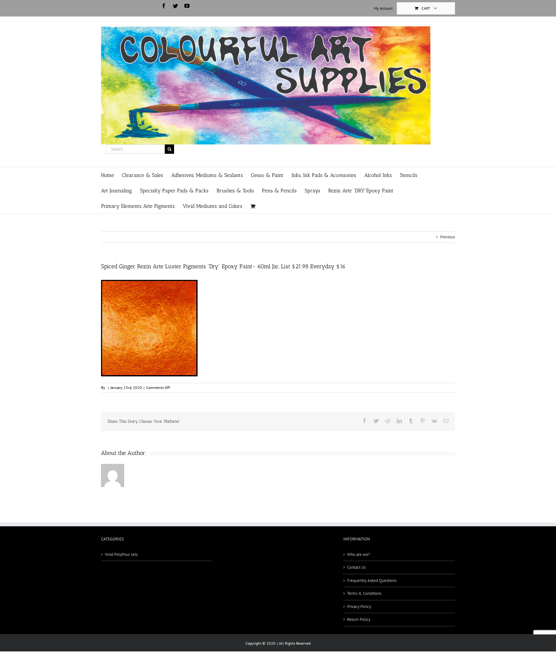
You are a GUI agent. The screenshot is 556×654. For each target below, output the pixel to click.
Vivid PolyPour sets (121, 554)
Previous (447, 237)
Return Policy (358, 619)
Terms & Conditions (364, 593)
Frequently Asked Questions (371, 580)
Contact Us (356, 567)
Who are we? (358, 554)
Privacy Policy (359, 606)
